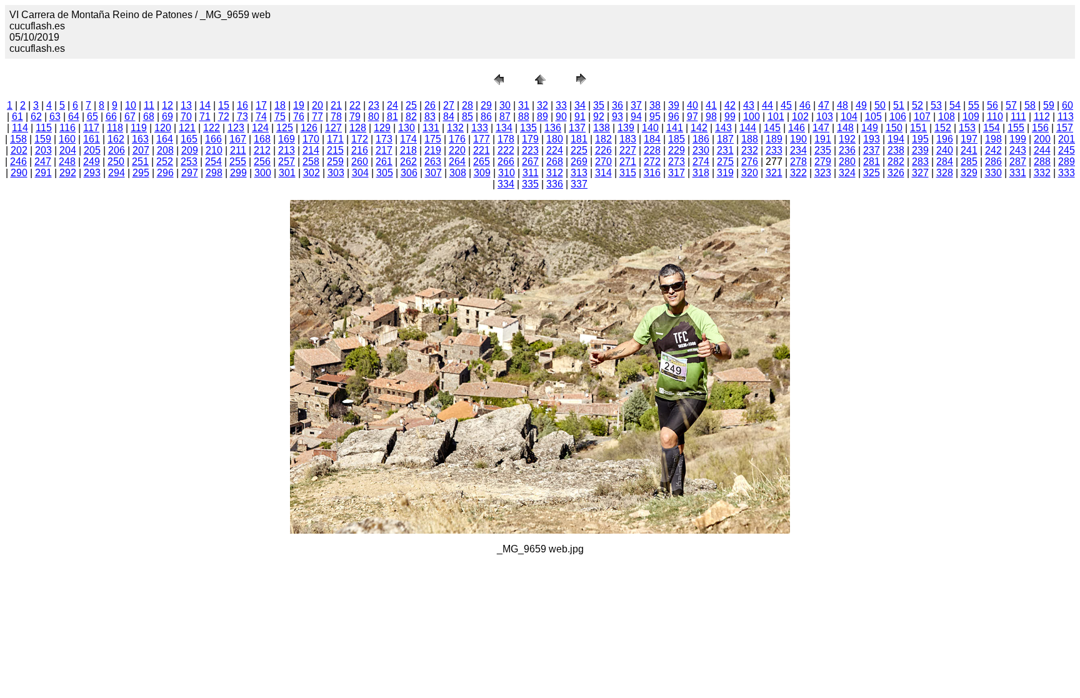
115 (44, 127)
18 (280, 105)
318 (700, 172)
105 (873, 116)
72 (223, 116)
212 (262, 150)
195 (920, 139)
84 (448, 116)
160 (67, 139)
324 (847, 172)
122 (211, 127)
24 (392, 105)
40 (692, 105)
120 (162, 127)
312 (554, 172)
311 (530, 172)
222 (506, 150)
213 (286, 150)
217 (384, 150)
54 (955, 105)
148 (845, 127)
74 (261, 116)
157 (1064, 127)
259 (335, 161)
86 (486, 116)
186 (700, 139)
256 (262, 161)
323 (822, 172)
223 (530, 150)
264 (457, 161)
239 (920, 150)
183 (627, 139)
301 (287, 172)
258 (310, 161)
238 (896, 150)
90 (561, 116)
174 (408, 139)
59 (1048, 105)
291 (43, 172)
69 (167, 116)
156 (1040, 127)
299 (238, 172)
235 (822, 150)
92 (598, 116)
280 (847, 161)
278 (798, 161)
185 (676, 139)
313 (579, 172)
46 (805, 105)
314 (603, 172)
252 (164, 161)
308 (457, 172)
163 (140, 139)
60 (1067, 105)
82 (411, 116)
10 (130, 105)
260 (359, 161)
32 (542, 105)
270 (603, 161)
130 (406, 127)
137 (577, 127)
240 (944, 150)
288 (1042, 161)
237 (871, 150)
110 (995, 116)
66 (111, 116)
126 (309, 127)
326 (896, 172)
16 (242, 105)
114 (20, 127)
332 (1042, 172)
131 (430, 127)
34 (580, 105)
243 (1017, 150)
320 (749, 172)
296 (165, 172)
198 (993, 139)
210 (214, 150)
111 (1018, 116)
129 (382, 127)
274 (700, 161)
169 (286, 139)
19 (298, 105)
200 (1042, 139)
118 (115, 127)
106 (897, 116)
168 (262, 139)
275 (725, 161)
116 (67, 127)
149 (869, 127)
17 (261, 105)
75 (280, 116)
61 (17, 116)
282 (896, 161)
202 (19, 150)
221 (481, 150)
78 (336, 116)
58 (1030, 105)
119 (139, 127)
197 (969, 139)
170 (310, 139)
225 (579, 150)
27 (448, 105)
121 (187, 127)
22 (355, 105)
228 (652, 150)
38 (655, 105)
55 (973, 105)
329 (969, 172)
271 (627, 161)
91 (580, 116)
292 (67, 172)
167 (237, 139)
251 (140, 161)
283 (920, 161)
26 (430, 105)
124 (260, 127)
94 (636, 116)
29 (486, 105)
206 (116, 150)
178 (506, 139)
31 (523, 105)
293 (92, 172)
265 (481, 161)
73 (242, 116)
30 (505, 105)
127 (333, 127)
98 (711, 116)
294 (116, 172)
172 (359, 139)
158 (18, 139)
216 (359, 150)
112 (1042, 116)
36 (617, 105)
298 (214, 172)
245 (1066, 150)
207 (140, 150)
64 (73, 116)
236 (847, 150)
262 (408, 161)
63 (55, 116)
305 (384, 172)
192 (847, 139)
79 (355, 116)
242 (993, 150)
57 (1011, 105)
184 (652, 139)
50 (880, 105)
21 (336, 105)
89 (542, 116)
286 (993, 161)
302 (311, 172)
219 (432, 150)
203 (43, 150)
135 (528, 127)
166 (213, 139)
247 (42, 161)
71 (205, 116)
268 (554, 161)
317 (676, 172)
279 (822, 161)
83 (430, 116)
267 (530, 161)
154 (991, 127)
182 (603, 139)
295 (140, 172)
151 (918, 127)
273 (676, 161)
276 (749, 161)
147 (820, 127)
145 (772, 127)
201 (1066, 139)
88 (523, 116)
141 (674, 127)
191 (822, 139)
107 (922, 116)
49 (861, 105)
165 (189, 139)
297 (189, 172)
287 (1017, 161)
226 (603, 150)
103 (824, 116)
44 (767, 105)
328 (944, 172)
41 (711, 105)
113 (1066, 116)
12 (167, 105)
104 (849, 116)
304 (360, 172)
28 (467, 105)
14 (205, 105)
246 (18, 161)
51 (898, 105)
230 (700, 150)
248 (67, 161)
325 (871, 172)
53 (936, 105)
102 (800, 116)
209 (189, 150)
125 (284, 127)
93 (617, 116)
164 (164, 139)
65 (92, 116)
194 (896, 139)
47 (823, 105)
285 (969, 161)
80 (373, 116)
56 (992, 105)
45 (786, 105)
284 (944, 161)
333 (1066, 172)
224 (554, 150)
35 (598, 105)
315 (627, 172)
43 (748, 105)
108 (946, 116)
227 (627, 150)
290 (19, 172)
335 (530, 184)
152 (942, 127)
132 (455, 127)
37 (636, 105)
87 (505, 116)
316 (652, 172)
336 (554, 184)
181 (579, 139)
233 (774, 150)
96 (673, 116)
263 (432, 161)
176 (457, 139)
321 (774, 172)
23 (373, 105)
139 (626, 127)
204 (67, 150)
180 (554, 139)
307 (433, 172)
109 (970, 116)
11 (149, 105)
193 (871, 139)
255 (237, 161)
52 (917, 105)
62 (36, 116)
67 (130, 116)
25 (411, 105)
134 (504, 127)
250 (116, 161)
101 (776, 116)
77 (317, 116)
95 (655, 116)
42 (730, 105)
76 (298, 116)
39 (673, 105)
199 (1017, 139)
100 (751, 116)
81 (392, 116)
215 (335, 150)
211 (238, 150)
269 (579, 161)
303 (336, 172)
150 (894, 127)
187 (725, 139)
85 (467, 116)
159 (42, 139)
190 (798, 139)
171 (335, 139)
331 (1017, 172)
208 (165, 150)
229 (676, 150)
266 (506, 161)
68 (148, 116)
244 (1042, 150)
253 (189, 161)
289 (1066, 161)
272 (652, 161)
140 (650, 127)
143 (723, 127)
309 (482, 172)
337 (579, 184)
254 (213, 161)
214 (310, 150)
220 (457, 150)
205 (92, 150)
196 (944, 139)
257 (286, 161)
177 (481, 139)
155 (1016, 127)
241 (969, 150)
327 (920, 172)
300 (262, 172)
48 (842, 105)
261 (384, 161)
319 (725, 172)
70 (186, 116)
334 (506, 184)
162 (116, 139)
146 (796, 127)
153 (967, 127)
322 (798, 172)
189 (774, 139)
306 (409, 172)
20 (317, 105)
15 (223, 105)
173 (384, 139)
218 (408, 150)
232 (749, 150)
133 (479, 127)
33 (561, 105)
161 (91, 139)
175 (432, 139)
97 (692, 116)
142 (699, 127)
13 (186, 105)
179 (530, 139)
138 (601, 127)
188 (749, 139)
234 (798, 150)
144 (747, 127)
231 (725, 150)
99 (730, 116)
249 (91, 161)
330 (993, 172)
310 (506, 172)
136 (552, 127)
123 (236, 127)
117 (91, 127)
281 (871, 161)
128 (357, 127)
